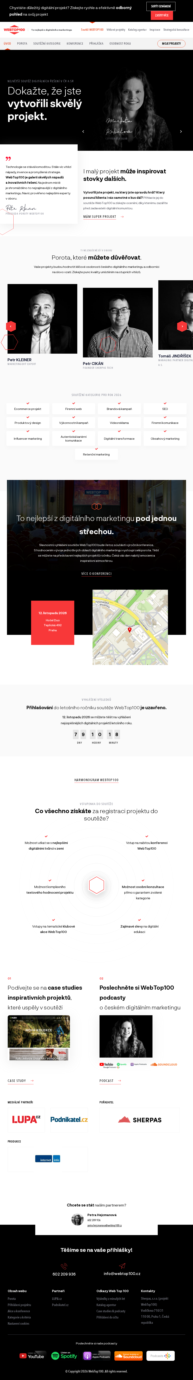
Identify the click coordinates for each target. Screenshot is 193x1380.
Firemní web (73, 408)
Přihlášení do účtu (107, 1317)
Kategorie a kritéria (19, 1317)
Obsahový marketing (165, 438)
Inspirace (155, 29)
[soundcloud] (128, 1356)
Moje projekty (171, 43)
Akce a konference (19, 1311)
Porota (22, 43)
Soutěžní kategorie (47, 43)
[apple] (96, 1356)
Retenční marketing (96, 454)
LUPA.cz (57, 1299)
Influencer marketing (28, 438)
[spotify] (64, 1356)
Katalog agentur (137, 29)
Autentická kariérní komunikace (74, 438)
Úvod (7, 43)
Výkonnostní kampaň (73, 422)
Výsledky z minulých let (110, 1299)
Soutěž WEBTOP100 (92, 29)
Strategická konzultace (176, 29)
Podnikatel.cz (60, 1305)
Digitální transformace (119, 438)
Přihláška (96, 43)
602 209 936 (93, 1220)
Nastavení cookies (18, 1323)
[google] (160, 1356)
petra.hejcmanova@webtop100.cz (104, 1225)
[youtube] (32, 1356)
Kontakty (148, 1291)
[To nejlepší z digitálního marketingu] (14, 29)
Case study (17, 1081)
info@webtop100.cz (122, 1273)
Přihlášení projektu (19, 1305)
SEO (165, 408)
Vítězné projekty (116, 29)
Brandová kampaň (119, 408)
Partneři (58, 1291)
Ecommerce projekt (27, 408)
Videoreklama (119, 422)
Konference (75, 43)
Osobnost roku (120, 43)
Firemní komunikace (165, 422)
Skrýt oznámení (161, 6)
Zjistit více (161, 15)
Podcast (106, 1081)
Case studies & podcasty (110, 1311)
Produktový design (28, 422)
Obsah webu (17, 1291)
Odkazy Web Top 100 (112, 1291)
